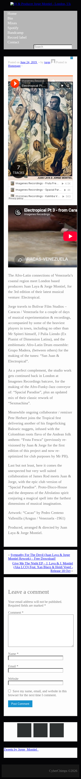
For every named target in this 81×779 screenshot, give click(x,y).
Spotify (12, 28)
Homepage (14, 65)
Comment (15, 612)
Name (13, 654)
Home (12, 13)
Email (13, 666)
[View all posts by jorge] (53, 62)
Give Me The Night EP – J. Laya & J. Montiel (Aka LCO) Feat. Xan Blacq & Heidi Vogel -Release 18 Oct (42, 567)
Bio (10, 18)
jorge (47, 62)
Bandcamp (15, 32)
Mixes (12, 23)
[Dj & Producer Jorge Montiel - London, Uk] (40, 4)
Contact (13, 42)
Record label (17, 37)
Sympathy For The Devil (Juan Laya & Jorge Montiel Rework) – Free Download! (39, 556)
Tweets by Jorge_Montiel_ (21, 749)
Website (13, 678)
